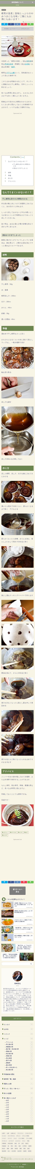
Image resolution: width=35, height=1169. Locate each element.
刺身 (16, 1143)
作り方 (10, 178)
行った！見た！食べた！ (18, 1088)
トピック (18, 1034)
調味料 (19, 1063)
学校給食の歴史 (18, 1074)
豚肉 (24, 1148)
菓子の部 (19, 1060)
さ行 (19, 1105)
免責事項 (24, 1164)
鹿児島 (29, 1151)
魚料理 (24, 1151)
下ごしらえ (19, 1042)
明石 (12, 1146)
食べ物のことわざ (18, 1098)
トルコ (15, 1138)
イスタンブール (28, 1133)
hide (22, 157)
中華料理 (4, 1143)
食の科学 (5, 835)
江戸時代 (24, 1146)
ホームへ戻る (18, 890)
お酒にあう (5, 832)
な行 (19, 1109)
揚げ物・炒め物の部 (19, 1049)
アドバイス (12, 181)
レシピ (3, 9)
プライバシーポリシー (14, 1164)
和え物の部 (19, 1044)
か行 (19, 1102)
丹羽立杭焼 (13, 832)
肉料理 (16, 1148)
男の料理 (19, 1058)
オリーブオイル (11, 1135)
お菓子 (3, 1133)
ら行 (19, 1118)
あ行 (19, 1100)
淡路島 (29, 1146)
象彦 (13, 67)
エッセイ (18, 1024)
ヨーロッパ (4, 1140)
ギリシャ (18, 1135)
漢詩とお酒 (18, 1084)
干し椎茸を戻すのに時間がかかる (21, 165)
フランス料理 (29, 1138)
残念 (20, 1146)
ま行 (19, 1114)
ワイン (23, 1140)
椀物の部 (19, 1051)
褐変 (21, 1148)
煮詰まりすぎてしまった (20, 168)
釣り (9, 1151)
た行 (19, 1107)
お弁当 (18, 1029)
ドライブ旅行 (21, 1138)
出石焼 (27, 64)
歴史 (16, 1146)
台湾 (22, 1143)
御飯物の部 (19, 1046)
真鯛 (12, 1148)
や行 (19, 1116)
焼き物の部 (19, 1053)
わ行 (19, 1121)
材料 (9, 172)
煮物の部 (19, 1056)
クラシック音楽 (25, 1135)
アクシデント (20, 1133)
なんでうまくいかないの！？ (18, 161)
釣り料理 (14, 1151)
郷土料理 (19, 1065)
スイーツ (10, 1138)
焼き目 (3, 1148)
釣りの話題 (18, 1093)
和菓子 (26, 1143)
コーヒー (4, 1138)
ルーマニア (11, 1140)
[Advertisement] (17, 133)
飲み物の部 (19, 1069)
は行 (19, 1112)
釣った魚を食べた (19, 1067)
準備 (9, 175)
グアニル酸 (10, 73)
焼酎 (8, 1148)
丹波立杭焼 (9, 64)
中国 (28, 1140)
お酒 (8, 1133)
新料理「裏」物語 (18, 1079)
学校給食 (4, 1146)
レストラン (18, 1140)
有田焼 (28, 61)
